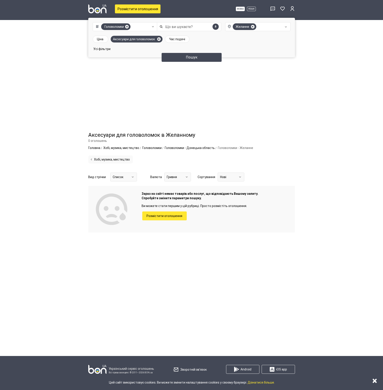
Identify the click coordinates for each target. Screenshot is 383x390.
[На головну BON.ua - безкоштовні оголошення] (97, 8)
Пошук (191, 57)
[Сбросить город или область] (253, 26)
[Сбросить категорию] (127, 26)
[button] (124, 26)
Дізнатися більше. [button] (261, 382)
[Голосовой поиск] (216, 27)
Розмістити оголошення (137, 9)
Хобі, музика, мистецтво (112, 159)
